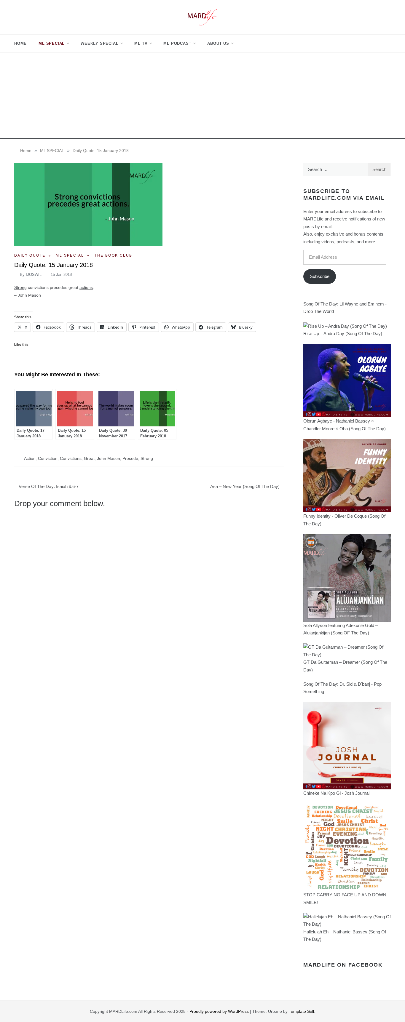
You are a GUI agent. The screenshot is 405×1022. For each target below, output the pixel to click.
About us (218, 43)
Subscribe (319, 276)
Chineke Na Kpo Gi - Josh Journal (336, 793)
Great (89, 458)
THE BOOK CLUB (113, 255)
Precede (130, 458)
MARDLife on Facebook (343, 965)
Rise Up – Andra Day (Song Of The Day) (342, 333)
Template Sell (301, 1011)
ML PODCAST (177, 43)
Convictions (71, 458)
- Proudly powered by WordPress (218, 1011)
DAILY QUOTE (29, 255)
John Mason (29, 295)
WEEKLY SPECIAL (99, 43)
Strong (20, 287)
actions (86, 287)
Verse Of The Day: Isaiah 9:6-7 (49, 486)
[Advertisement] (202, 97)
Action (30, 458)
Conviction (48, 458)
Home (20, 43)
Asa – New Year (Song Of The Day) (245, 486)
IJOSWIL (34, 274)
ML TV (140, 43)
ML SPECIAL (52, 43)
